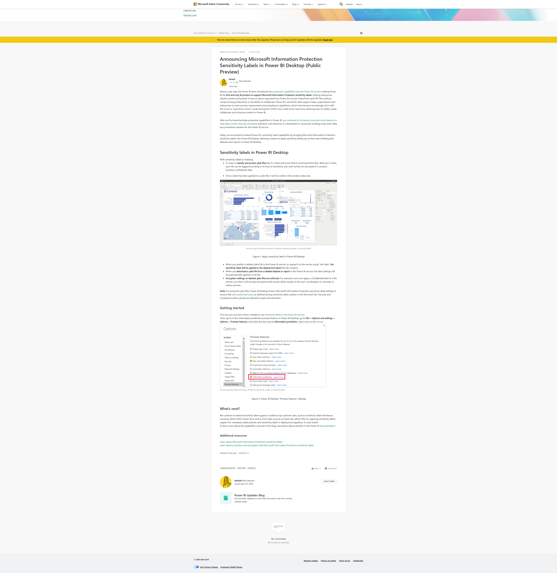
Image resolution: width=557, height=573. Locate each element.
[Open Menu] (361, 33)
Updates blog (224, 33)
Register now (190, 15)
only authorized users (242, 294)
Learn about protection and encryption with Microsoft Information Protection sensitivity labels (267, 445)
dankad (232, 79)
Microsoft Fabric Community (204, 33)
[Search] (341, 4)
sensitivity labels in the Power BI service (284, 314)
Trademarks (358, 560)
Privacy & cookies (328, 560)
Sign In (359, 4)
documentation (327, 425)
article (320, 321)
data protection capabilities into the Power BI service (294, 91)
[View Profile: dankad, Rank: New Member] (223, 82)
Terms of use (344, 560)
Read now (328, 39)
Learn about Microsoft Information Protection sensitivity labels (251, 441)
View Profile (329, 481)
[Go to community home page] (211, 4)
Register (349, 4)
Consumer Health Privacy (231, 567)
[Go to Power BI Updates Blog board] (226, 498)
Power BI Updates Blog (240, 33)
